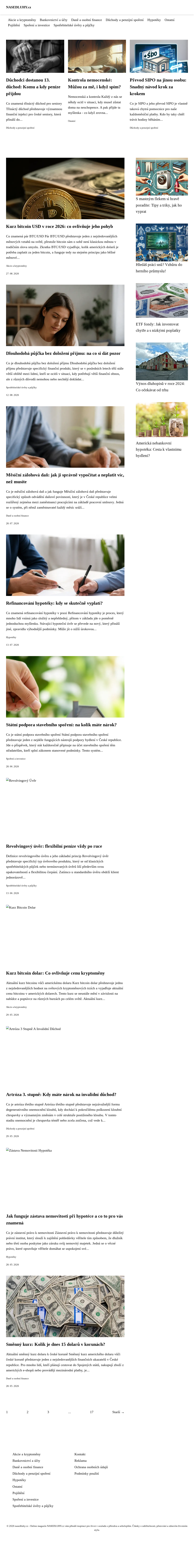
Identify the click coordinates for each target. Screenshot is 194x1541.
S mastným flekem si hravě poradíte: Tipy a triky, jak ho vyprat (159, 205)
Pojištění (14, 25)
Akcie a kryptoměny (22, 20)
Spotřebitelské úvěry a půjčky (74, 25)
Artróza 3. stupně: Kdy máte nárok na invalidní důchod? (61, 1094)
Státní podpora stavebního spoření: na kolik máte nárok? (61, 724)
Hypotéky (154, 20)
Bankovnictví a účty (53, 20)
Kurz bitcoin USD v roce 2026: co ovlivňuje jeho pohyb (59, 226)
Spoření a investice (37, 25)
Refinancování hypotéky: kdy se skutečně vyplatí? (54, 603)
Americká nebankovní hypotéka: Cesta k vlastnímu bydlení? (158, 449)
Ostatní (169, 20)
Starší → (118, 1412)
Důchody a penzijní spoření (125, 20)
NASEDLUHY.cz (18, 7)
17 (91, 1412)
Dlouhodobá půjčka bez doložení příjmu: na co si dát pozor (63, 353)
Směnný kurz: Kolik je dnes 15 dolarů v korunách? (55, 1344)
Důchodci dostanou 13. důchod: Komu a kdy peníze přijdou (33, 87)
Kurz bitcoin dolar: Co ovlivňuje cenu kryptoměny (55, 973)
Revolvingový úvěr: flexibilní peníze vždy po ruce (54, 846)
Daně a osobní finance (86, 20)
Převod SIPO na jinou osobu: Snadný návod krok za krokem (158, 87)
